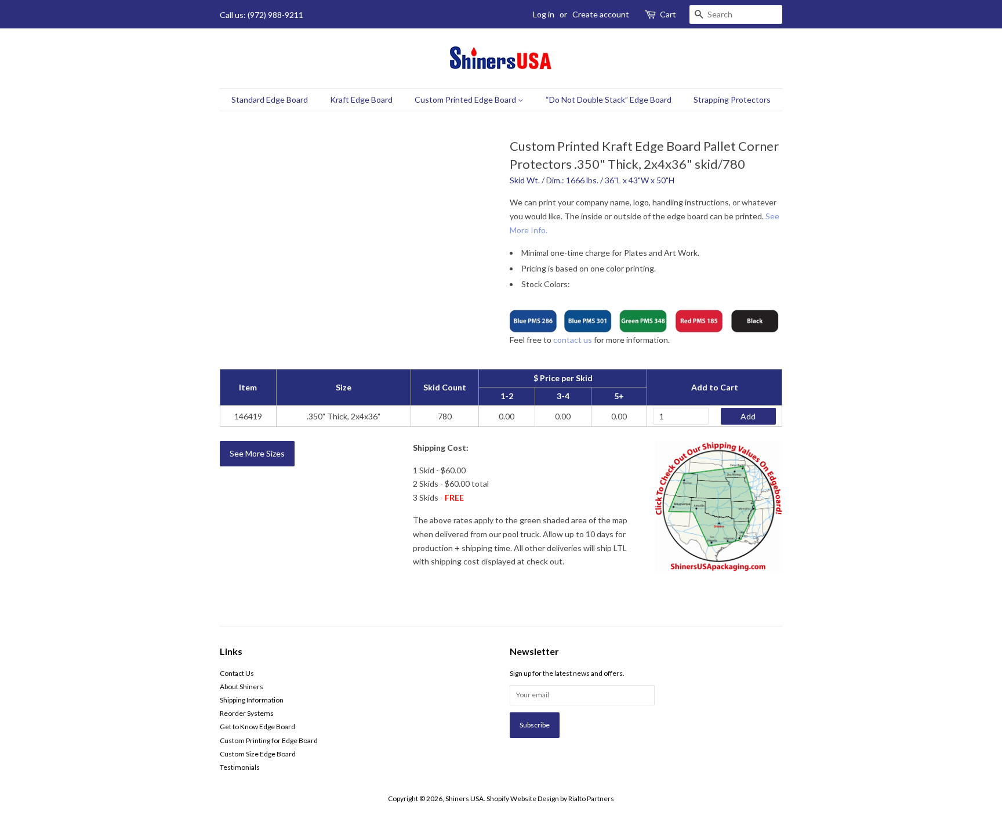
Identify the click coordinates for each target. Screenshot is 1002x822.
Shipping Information (252, 700)
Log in (543, 14)
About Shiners (241, 686)
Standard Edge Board (269, 99)
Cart (668, 14)
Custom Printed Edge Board (466, 99)
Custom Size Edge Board (258, 753)
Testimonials (240, 767)
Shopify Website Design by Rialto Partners (550, 798)
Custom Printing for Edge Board (269, 740)
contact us (572, 340)
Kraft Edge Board (361, 99)
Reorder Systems (247, 713)
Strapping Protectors (732, 99)
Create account (600, 14)
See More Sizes (257, 453)
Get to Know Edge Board (257, 726)
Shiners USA (464, 798)
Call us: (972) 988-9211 (261, 15)
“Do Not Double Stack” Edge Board (608, 99)
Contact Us (237, 673)
